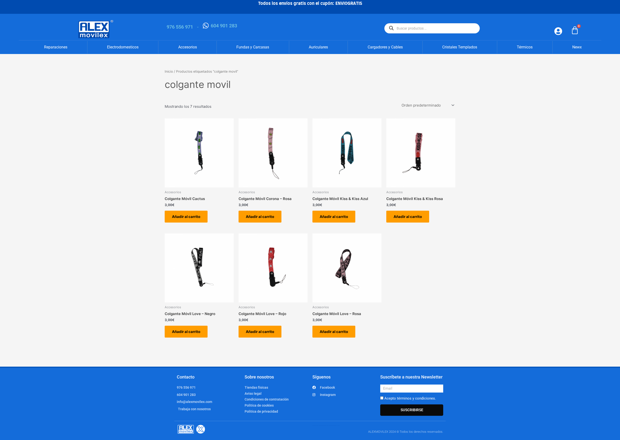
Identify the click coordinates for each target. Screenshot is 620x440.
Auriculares (318, 47)
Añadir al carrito (186, 216)
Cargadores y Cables (385, 47)
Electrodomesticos (123, 47)
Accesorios (187, 47)
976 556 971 (180, 27)
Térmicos (525, 47)
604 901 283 (224, 26)
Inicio (169, 71)
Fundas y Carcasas (252, 47)
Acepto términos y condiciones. (410, 398)
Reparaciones (55, 47)
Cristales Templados (459, 47)
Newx (577, 47)
